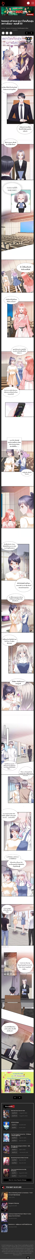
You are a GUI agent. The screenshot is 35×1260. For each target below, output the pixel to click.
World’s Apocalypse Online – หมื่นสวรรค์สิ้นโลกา (20, 1146)
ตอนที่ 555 (14, 1160)
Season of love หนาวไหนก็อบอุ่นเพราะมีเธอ (17, 28)
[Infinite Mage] (6, 1126)
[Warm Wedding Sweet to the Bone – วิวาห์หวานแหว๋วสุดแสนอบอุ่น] (4, 1196)
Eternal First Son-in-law (18, 1110)
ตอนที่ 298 (14, 1116)
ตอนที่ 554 (14, 1163)
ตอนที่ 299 (14, 1113)
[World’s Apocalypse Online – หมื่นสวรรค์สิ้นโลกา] (6, 1149)
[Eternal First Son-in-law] (6, 1114)
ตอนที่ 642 (14, 1138)
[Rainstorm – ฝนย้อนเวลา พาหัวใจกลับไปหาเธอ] (4, 1228)
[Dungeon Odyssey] (4, 1207)
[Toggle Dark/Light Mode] (11, 33)
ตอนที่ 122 (14, 1124)
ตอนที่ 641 (14, 1140)
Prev (27, 33)
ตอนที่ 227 (14, 1149)
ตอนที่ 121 (14, 1127)
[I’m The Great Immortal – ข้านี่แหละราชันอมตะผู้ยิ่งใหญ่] (6, 1137)
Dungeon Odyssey (14, 1203)
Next (31, 33)
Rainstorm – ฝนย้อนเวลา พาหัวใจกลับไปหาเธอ (20, 1224)
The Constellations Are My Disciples (18, 1170)
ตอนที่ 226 (14, 1152)
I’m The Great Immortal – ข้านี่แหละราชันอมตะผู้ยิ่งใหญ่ (21, 1134)
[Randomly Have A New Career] (6, 1161)
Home (3, 28)
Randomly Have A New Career (19, 1157)
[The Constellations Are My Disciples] (6, 1173)
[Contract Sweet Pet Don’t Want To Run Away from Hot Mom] (4, 1217)
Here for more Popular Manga (17, 1180)
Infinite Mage (15, 1122)
